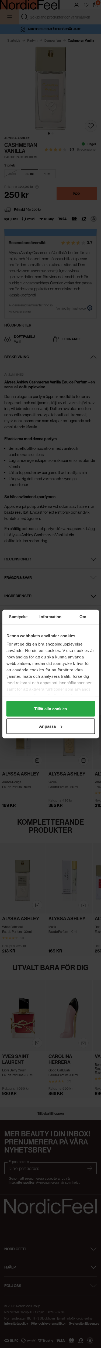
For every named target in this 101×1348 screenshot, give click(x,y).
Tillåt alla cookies (50, 708)
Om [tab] (82, 616)
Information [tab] (50, 616)
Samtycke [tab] (18, 616)
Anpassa (47, 726)
